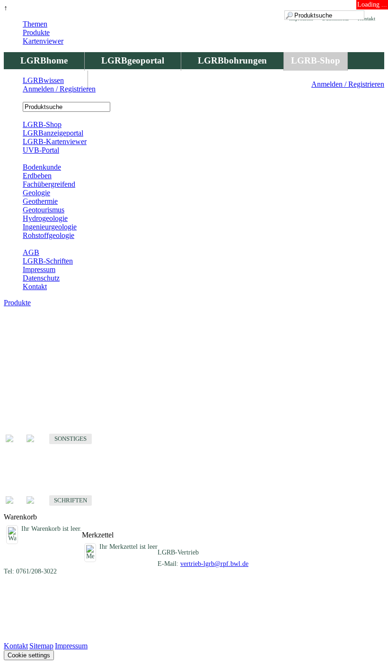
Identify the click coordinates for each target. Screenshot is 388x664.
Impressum (39, 269)
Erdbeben (37, 176)
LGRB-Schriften (48, 261)
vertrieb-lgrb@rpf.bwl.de (214, 563)
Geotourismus (43, 210)
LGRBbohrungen (232, 60)
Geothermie (40, 201)
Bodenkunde (42, 167)
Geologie (36, 193)
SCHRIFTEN (70, 500)
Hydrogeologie (45, 218)
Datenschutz (41, 278)
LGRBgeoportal (132, 60)
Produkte (36, 32)
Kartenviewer (43, 41)
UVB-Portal (41, 150)
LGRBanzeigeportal (53, 133)
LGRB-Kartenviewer (55, 141)
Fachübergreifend (49, 184)
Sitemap (41, 646)
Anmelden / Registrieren (347, 84)
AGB (31, 252)
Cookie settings (29, 655)
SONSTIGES (70, 438)
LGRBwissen (43, 80)
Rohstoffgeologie (48, 235)
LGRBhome (44, 60)
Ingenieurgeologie (50, 227)
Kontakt (35, 286)
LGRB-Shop (315, 60)
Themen (35, 24)
